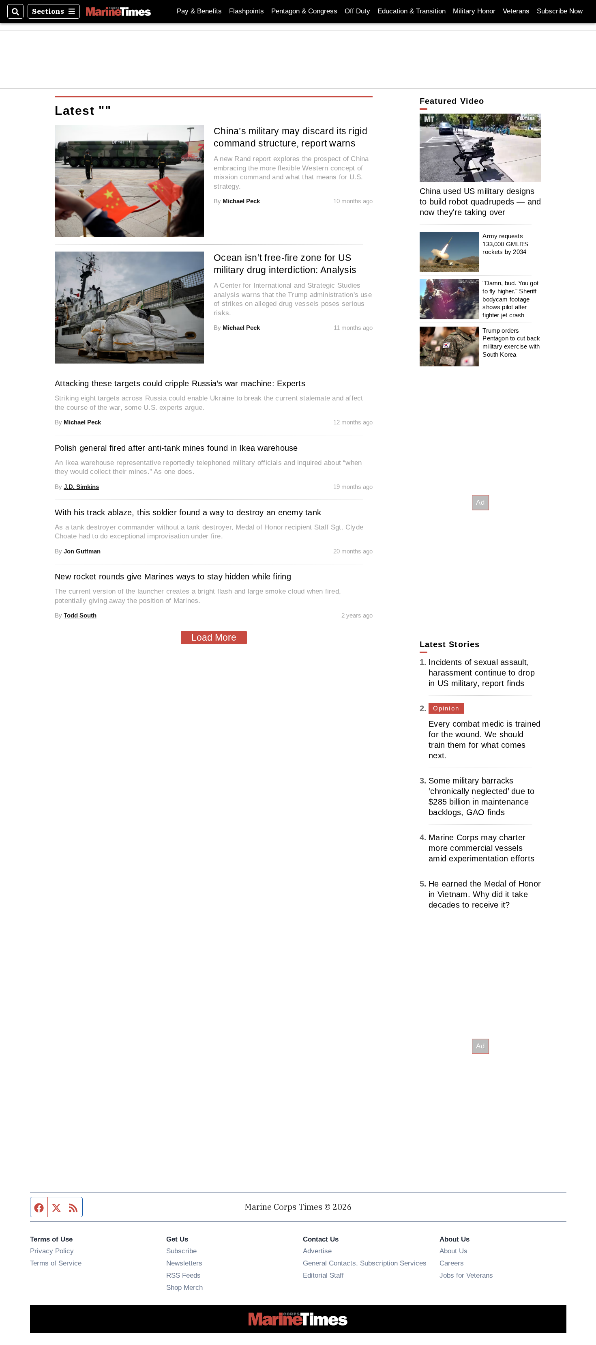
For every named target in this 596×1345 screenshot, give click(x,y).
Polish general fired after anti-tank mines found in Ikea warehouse (176, 447)
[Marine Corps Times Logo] (118, 11)
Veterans (516, 11)
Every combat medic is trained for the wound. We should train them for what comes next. (484, 739)
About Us (453, 1251)
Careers (451, 1263)
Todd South (80, 615)
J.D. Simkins (81, 486)
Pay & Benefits (199, 11)
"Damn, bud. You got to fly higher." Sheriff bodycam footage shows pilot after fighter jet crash (510, 299)
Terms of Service (55, 1263)
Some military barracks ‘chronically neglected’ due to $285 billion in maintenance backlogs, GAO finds (482, 796)
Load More (213, 637)
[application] (480, 148)
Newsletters (184, 1263)
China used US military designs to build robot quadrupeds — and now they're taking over (480, 202)
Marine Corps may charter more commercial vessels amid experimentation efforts (481, 848)
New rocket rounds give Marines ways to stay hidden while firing (173, 576)
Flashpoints (246, 11)
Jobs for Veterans (466, 1275)
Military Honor (474, 11)
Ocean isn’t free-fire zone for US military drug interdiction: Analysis (285, 263)
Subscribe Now (560, 11)
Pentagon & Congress (304, 11)
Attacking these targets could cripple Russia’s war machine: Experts (180, 383)
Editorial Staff (323, 1275)
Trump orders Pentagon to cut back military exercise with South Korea (511, 342)
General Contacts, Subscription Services (365, 1263)
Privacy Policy (52, 1251)
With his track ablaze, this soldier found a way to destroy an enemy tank (188, 512)
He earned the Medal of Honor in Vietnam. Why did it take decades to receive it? (485, 894)
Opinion (446, 708)
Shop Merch (184, 1287)
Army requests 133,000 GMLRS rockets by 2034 (505, 243)
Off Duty (357, 11)
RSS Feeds (183, 1275)
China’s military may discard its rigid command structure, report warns (290, 137)
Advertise (317, 1251)
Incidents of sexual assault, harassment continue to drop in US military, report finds (482, 673)
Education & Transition (411, 11)
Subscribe (181, 1251)
